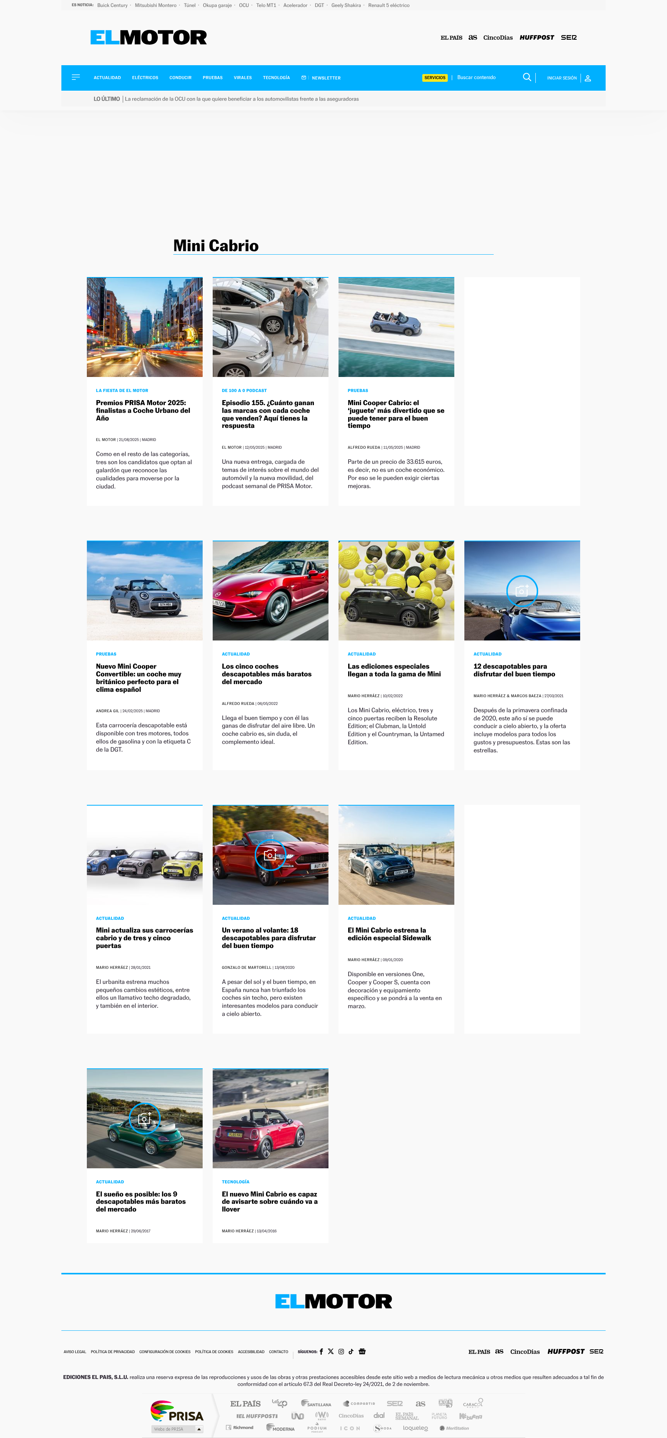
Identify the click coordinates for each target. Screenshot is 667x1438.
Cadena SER (392, 1404)
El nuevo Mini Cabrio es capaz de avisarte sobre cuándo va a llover (270, 1202)
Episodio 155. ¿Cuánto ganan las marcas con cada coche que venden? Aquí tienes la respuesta (268, 414)
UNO (298, 1416)
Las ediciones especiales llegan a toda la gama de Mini (394, 670)
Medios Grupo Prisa (176, 1429)
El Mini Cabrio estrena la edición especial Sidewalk (389, 934)
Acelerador (295, 5)
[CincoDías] (498, 38)
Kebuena (464, 1416)
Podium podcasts (316, 1427)
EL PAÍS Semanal (407, 1416)
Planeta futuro (436, 1416)
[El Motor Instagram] (341, 1352)
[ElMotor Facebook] (321, 1352)
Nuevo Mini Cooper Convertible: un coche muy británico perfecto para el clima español (138, 677)
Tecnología (276, 78)
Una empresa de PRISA (177, 1410)
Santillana (318, 1404)
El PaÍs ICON (349, 1427)
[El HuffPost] (537, 38)
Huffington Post (255, 1416)
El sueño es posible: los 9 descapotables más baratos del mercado (141, 1202)
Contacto (278, 1352)
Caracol (470, 1404)
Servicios (435, 77)
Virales (243, 78)
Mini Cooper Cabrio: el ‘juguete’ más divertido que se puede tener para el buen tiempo (396, 414)
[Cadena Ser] (569, 38)
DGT (320, 5)
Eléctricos (145, 78)
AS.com (417, 1404)
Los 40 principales (282, 1404)
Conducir (180, 78)
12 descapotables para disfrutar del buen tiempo (514, 670)
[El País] (451, 38)
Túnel (190, 5)
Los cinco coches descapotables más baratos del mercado (267, 674)
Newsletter (326, 78)
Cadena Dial (379, 1416)
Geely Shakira (347, 5)
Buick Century (113, 5)
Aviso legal (75, 1352)
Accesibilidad (251, 1352)
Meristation (453, 1427)
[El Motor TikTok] (351, 1352)
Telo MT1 (266, 5)
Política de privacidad (113, 1352)
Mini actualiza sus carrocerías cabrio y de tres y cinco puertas (144, 938)
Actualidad (107, 78)
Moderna (278, 1427)
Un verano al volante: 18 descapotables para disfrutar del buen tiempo (269, 938)
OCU (244, 5)
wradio (320, 1416)
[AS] (473, 38)
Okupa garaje (218, 5)
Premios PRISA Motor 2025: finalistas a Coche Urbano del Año (143, 410)
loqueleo (416, 1427)
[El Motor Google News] (362, 1352)
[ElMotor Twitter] (331, 1352)
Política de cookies (214, 1352)
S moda (381, 1427)
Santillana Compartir (359, 1404)
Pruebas (213, 78)
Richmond (240, 1427)
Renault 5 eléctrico (389, 5)
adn (442, 1404)
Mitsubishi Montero (156, 5)
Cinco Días (350, 1416)
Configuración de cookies (164, 1352)
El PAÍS (245, 1404)
